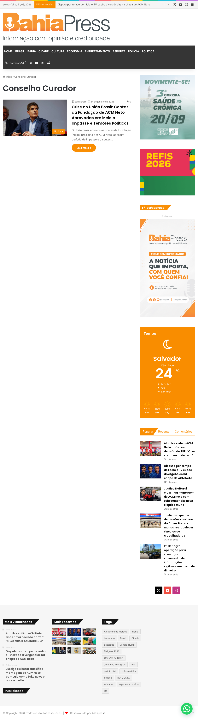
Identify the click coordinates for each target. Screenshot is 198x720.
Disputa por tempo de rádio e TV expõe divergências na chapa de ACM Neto (178, 472)
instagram (167, 216)
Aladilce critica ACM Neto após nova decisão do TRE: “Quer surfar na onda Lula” (179, 449)
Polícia (133, 51)
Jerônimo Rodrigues (114, 664)
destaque (109, 644)
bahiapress (80, 101)
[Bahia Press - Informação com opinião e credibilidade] (56, 27)
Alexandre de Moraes (115, 631)
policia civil (110, 671)
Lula (133, 664)
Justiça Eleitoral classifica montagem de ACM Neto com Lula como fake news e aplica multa (179, 497)
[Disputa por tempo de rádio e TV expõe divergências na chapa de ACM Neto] (150, 471)
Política (148, 51)
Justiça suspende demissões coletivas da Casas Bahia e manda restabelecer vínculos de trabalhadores (178, 525)
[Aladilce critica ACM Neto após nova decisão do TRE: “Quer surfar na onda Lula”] (150, 448)
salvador (108, 684)
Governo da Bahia (113, 657)
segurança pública (129, 684)
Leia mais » (84, 147)
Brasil (20, 51)
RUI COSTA (123, 677)
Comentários (183, 431)
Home (8, 51)
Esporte (119, 51)
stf (105, 690)
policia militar (129, 671)
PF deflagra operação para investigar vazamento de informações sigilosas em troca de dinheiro (179, 558)
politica (108, 677)
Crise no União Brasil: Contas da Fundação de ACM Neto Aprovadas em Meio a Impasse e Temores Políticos (100, 115)
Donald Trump (127, 644)
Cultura (57, 51)
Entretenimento (97, 51)
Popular (148, 431)
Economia (74, 51)
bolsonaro (109, 638)
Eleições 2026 (111, 651)
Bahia (31, 51)
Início (8, 76)
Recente (164, 431)
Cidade (43, 51)
